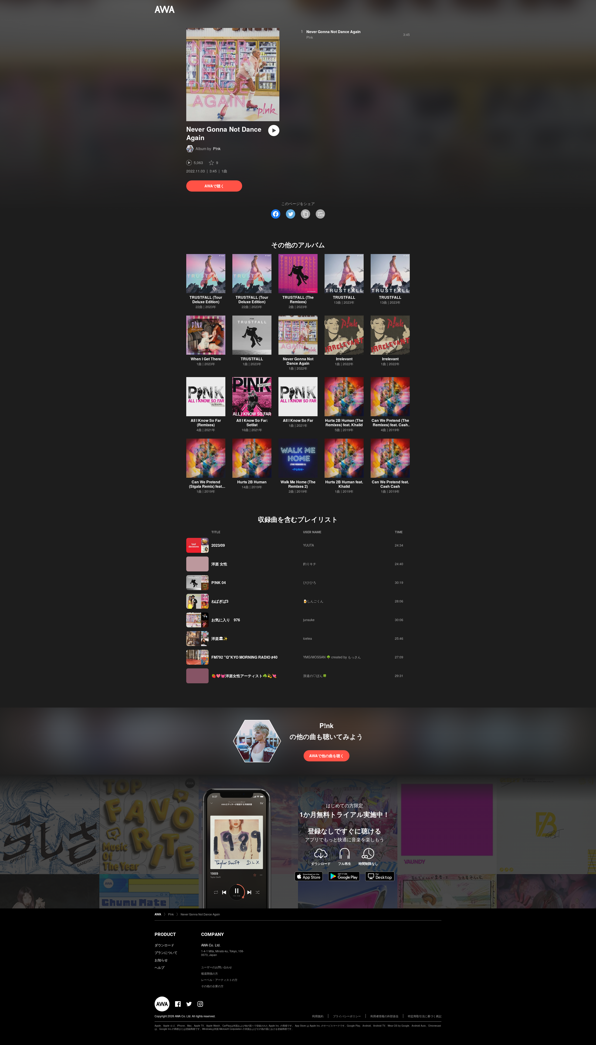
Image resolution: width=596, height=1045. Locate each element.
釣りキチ (309, 563)
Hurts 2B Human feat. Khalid (344, 484)
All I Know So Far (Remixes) (206, 422)
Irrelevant (344, 358)
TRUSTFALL (344, 297)
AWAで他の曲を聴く (326, 755)
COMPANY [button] (212, 934)
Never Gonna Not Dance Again (333, 31)
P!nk (216, 148)
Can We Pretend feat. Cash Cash (390, 484)
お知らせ (161, 960)
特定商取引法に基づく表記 (424, 1016)
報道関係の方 (209, 973)
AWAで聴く (214, 186)
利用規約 (317, 1016)
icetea (307, 638)
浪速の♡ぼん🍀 (315, 675)
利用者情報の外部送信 (384, 1016)
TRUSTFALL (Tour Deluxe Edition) (206, 299)
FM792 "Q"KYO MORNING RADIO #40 (244, 657)
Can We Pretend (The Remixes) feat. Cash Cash (390, 425)
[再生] (273, 130)
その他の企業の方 (212, 986)
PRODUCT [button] (165, 934)
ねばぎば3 (219, 601)
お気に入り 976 (225, 619)
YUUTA (308, 545)
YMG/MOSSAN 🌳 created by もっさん (332, 657)
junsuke (309, 619)
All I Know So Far (298, 420)
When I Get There (206, 358)
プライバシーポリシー (347, 1016)
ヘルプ (159, 967)
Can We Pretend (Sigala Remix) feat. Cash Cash (206, 486)
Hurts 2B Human (252, 482)
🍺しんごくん (313, 601)
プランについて (166, 952)
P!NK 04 (218, 582)
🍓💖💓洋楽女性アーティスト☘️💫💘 (244, 675)
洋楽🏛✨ (219, 638)
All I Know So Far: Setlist (252, 422)
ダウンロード (164, 945)
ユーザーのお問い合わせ (216, 967)
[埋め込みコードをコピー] (320, 214)
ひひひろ (309, 582)
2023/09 (218, 545)
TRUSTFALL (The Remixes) (298, 299)
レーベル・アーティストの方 (219, 980)
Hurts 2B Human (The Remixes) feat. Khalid (344, 422)
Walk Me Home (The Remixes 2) (298, 484)
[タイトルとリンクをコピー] (305, 214)
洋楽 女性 (219, 564)
